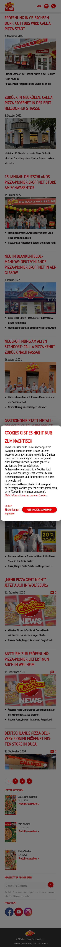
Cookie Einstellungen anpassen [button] (12, 509)
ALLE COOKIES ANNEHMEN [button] (39, 509)
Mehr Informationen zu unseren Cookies (26, 495)
